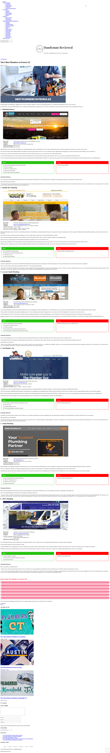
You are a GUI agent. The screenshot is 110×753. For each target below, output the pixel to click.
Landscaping (8, 31)
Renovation (8, 35)
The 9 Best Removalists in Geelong (10, 737)
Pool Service (8, 18)
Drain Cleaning (9, 17)
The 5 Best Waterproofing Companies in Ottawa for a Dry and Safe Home (18, 738)
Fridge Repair (8, 5)
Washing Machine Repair (11, 8)
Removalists (8, 34)
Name (2, 717)
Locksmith (8, 32)
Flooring (7, 11)
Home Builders (9, 13)
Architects (8, 10)
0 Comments (3, 603)
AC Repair (8, 3)
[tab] (55, 582)
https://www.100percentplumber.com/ (21, 533)
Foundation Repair (9, 24)
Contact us (10, 746)
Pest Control (8, 33)
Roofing (7, 15)
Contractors (5, 9)
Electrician (8, 23)
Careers (26, 746)
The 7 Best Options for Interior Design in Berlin (12, 735)
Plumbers (5, 16)
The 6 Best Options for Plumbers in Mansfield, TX (14, 698)
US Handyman (4, 59)
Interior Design (9, 29)
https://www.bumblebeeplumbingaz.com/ (22, 224)
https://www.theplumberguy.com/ (20, 382)
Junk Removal (8, 30)
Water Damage (9, 19)
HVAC (7, 27)
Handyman (8, 26)
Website (2, 722)
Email (2, 719)
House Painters (9, 14)
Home (4, 1)
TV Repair (8, 7)
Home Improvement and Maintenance (10, 21)
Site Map (31, 746)
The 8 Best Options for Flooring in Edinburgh (12, 736)
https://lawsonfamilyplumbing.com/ (21, 303)
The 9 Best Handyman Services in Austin (11, 667)
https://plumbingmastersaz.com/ (20, 142)
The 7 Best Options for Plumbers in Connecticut (13, 636)
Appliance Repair (6, 2)
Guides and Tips (6, 38)
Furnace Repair (9, 6)
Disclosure (21, 746)
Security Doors (9, 37)
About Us (15, 746)
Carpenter (8, 22)
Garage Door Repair (10, 25)
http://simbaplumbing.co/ (18, 459)
